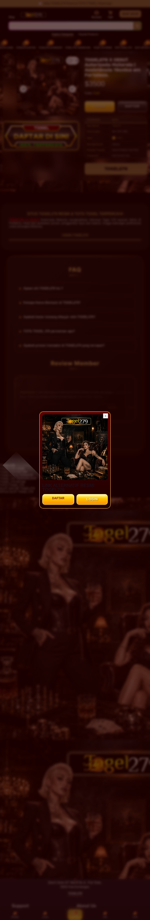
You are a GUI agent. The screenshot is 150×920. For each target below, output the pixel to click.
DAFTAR (58, 498)
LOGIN (92, 499)
